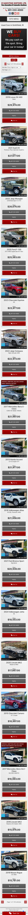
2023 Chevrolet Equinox (14, 301)
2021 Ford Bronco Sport (14, 562)
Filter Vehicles (15, 56)
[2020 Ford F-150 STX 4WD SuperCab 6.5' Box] (14, 237)
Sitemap (11, 911)
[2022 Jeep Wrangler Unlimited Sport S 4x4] (14, 186)
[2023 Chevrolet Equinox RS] (14, 288)
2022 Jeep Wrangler (14, 199)
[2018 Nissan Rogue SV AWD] (14, 860)
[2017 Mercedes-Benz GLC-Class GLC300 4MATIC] (14, 757)
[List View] (15, 60)
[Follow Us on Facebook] (10, 13)
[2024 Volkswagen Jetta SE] (14, 600)
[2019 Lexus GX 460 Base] (14, 85)
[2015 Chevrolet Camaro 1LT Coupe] (14, 701)
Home (7, 908)
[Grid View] (12, 60)
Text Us (14, 120)
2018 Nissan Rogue (14, 873)
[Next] (23, 64)
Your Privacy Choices (18, 911)
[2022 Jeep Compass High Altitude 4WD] (14, 339)
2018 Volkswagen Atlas (14, 511)
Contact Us (15, 908)
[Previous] (5, 64)
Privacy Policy (19, 908)
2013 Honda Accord (14, 460)
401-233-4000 (15, 10)
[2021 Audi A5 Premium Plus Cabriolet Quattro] (14, 136)
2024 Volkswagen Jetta (14, 613)
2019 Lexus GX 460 (14, 98)
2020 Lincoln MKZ (14, 663)
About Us (10, 908)
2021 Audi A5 (14, 149)
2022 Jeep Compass (14, 352)
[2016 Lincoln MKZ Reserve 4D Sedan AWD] (14, 810)
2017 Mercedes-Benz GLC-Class (14, 771)
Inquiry (14, 115)
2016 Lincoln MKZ (14, 823)
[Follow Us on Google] (18, 13)
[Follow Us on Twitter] (13, 13)
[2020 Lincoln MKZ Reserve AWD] (14, 650)
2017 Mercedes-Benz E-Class (14, 409)
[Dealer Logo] (14, 4)
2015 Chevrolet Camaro (14, 714)
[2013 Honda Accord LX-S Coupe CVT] (14, 447)
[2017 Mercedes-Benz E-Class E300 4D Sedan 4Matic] (14, 394)
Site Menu (14, 19)
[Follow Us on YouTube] (15, 13)
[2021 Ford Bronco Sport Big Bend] (14, 549)
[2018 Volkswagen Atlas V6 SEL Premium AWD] (14, 498)
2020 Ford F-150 (14, 250)
